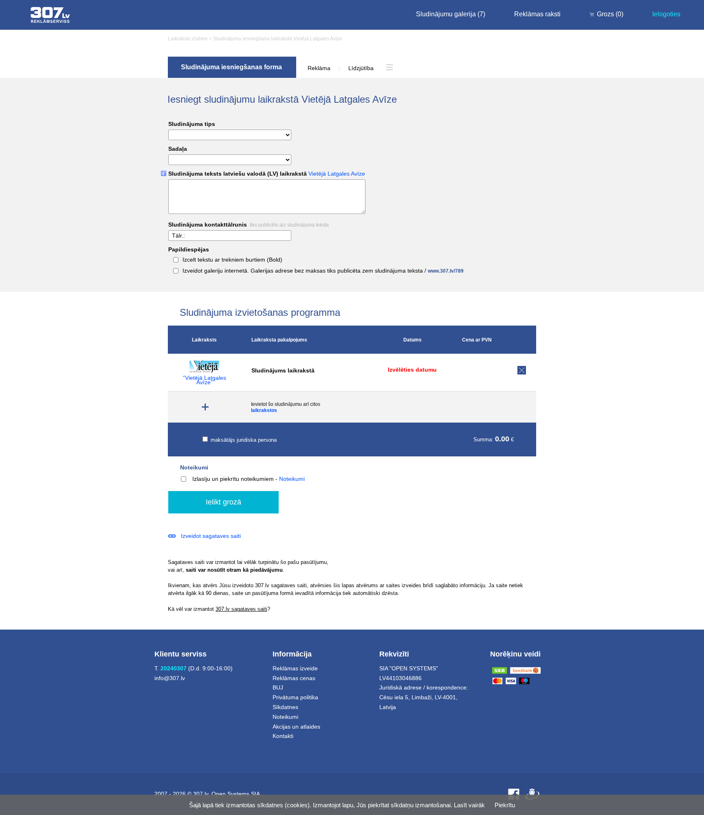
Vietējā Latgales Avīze (336, 173)
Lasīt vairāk (469, 805)
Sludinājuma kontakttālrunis (248, 225)
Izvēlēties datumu (412, 369)
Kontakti (283, 736)
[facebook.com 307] (513, 794)
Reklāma (319, 68)
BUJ (278, 687)
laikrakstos (264, 410)
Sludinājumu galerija (450, 14)
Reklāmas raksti (537, 14)
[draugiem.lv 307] (532, 794)
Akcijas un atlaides (296, 726)
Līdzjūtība (361, 68)
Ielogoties (666, 14)
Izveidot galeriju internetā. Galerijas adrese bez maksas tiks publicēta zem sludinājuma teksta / (323, 271)
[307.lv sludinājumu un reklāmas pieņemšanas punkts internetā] (50, 15)
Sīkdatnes (285, 707)
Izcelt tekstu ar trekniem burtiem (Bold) (232, 260)
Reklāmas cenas (294, 678)
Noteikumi (194, 467)
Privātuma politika (295, 697)
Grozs (610, 14)
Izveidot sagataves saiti (211, 536)
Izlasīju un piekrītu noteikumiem (233, 479)
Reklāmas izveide (295, 668)
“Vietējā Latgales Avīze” (204, 380)
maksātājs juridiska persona (243, 440)
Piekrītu (505, 805)
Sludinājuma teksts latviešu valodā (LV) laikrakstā (266, 174)
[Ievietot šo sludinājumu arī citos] (205, 407)
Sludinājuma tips (191, 124)
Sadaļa (177, 149)
